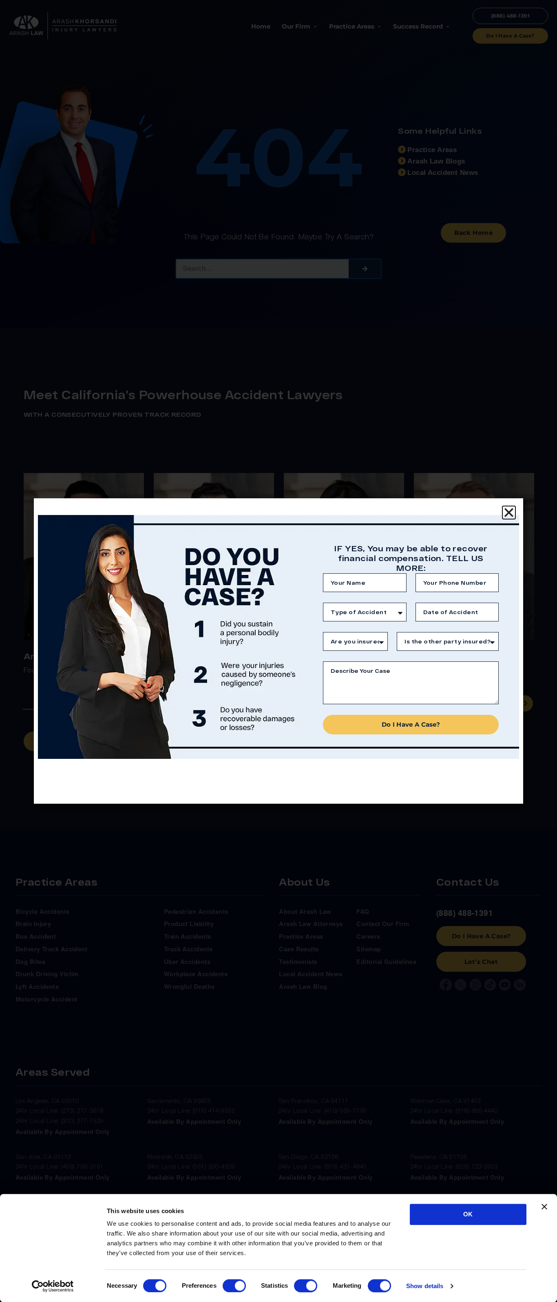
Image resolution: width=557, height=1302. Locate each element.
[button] (509, 512)
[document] (278, 651)
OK (468, 1214)
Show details (424, 1285)
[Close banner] (544, 1206)
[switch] (234, 1285)
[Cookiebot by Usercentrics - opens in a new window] (52, 1286)
